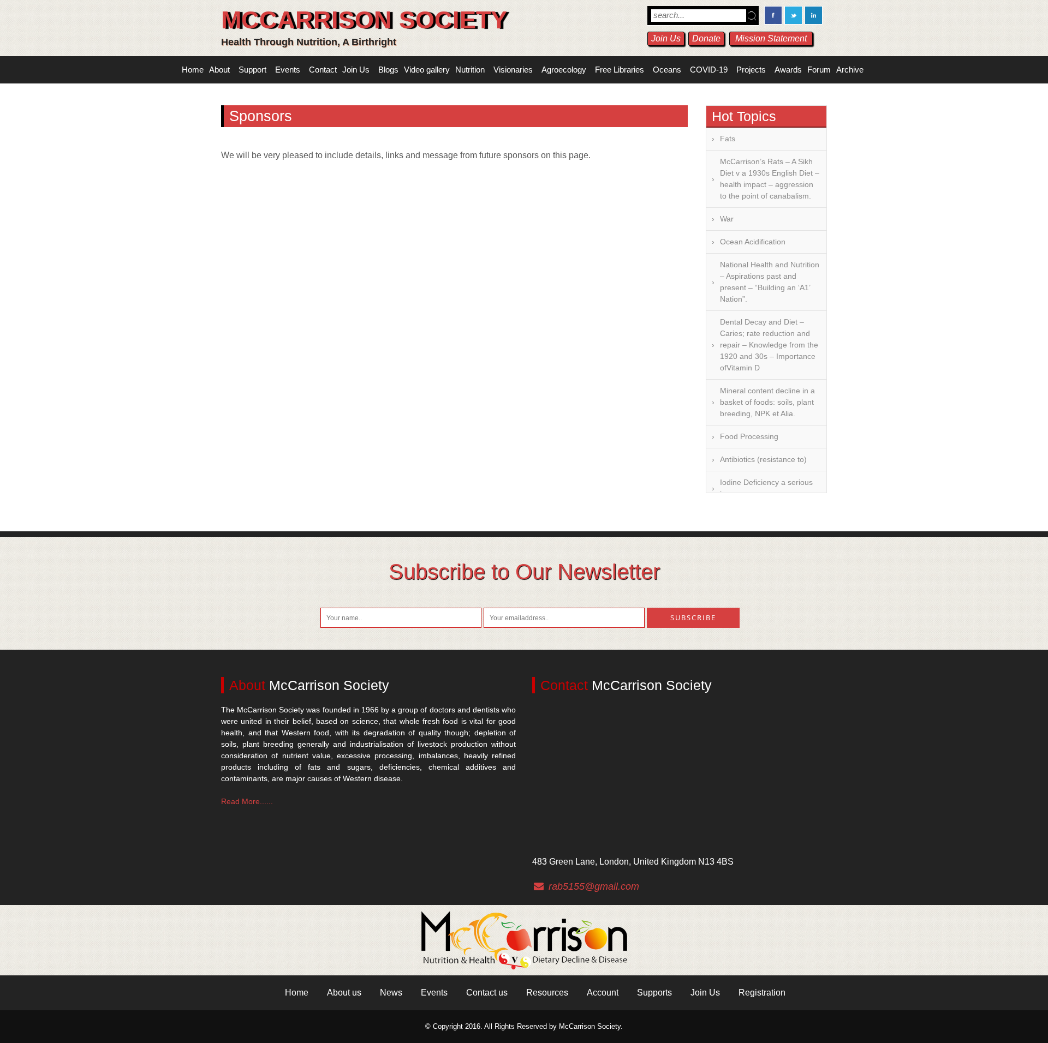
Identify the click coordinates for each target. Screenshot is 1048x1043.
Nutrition (470, 69)
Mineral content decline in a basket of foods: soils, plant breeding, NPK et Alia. (767, 402)
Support (252, 69)
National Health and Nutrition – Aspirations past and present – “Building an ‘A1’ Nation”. (769, 281)
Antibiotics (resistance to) (763, 459)
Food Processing (749, 436)
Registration (762, 992)
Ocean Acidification (752, 241)
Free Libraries (619, 69)
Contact (323, 69)
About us (344, 992)
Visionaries (513, 69)
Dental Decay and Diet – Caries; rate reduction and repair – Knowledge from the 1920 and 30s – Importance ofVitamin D (769, 344)
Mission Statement (771, 38)
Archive (850, 69)
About (219, 69)
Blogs (388, 69)
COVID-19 (709, 69)
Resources (547, 992)
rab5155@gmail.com (594, 886)
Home (193, 69)
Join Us (666, 38)
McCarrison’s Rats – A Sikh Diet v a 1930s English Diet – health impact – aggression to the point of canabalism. (769, 178)
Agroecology (563, 69)
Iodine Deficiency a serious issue (766, 488)
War (727, 218)
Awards (788, 69)
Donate (706, 38)
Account (602, 992)
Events (287, 69)
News (391, 992)
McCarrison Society (364, 20)
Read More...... (247, 801)
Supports (654, 992)
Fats (727, 138)
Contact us (487, 992)
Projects (751, 69)
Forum (819, 69)
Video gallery (427, 69)
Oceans (667, 69)
